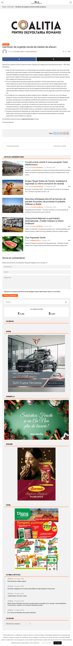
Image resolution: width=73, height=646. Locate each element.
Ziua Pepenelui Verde (35, 237)
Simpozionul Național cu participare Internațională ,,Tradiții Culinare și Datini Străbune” (44, 221)
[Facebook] (54, 133)
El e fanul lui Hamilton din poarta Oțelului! (22, 612)
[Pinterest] (67, 133)
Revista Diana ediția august (17, 581)
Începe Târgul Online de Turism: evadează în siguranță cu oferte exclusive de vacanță (46, 182)
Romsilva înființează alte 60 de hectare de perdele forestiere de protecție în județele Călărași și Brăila (45, 201)
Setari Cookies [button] (46, 643)
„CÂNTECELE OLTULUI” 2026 (17, 596)
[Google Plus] (61, 133)
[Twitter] (58, 133)
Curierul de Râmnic (31, 51)
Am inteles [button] (57, 643)
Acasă (4, 7)
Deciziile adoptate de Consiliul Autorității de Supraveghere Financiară (31, 589)
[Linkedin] (64, 133)
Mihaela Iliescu (36, 240)
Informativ (11, 7)
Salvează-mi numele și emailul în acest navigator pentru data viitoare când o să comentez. (32, 291)
